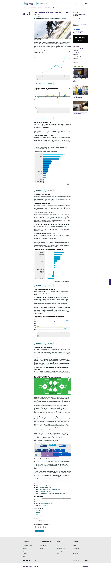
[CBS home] (28, 3)
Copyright (74, 545)
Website (74, 543)
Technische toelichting (43, 505)
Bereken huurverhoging (27, 545)
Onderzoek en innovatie (60, 548)
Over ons (57, 7)
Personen (41, 548)
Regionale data (26, 551)
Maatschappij (47, 7)
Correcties (58, 553)
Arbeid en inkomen (32, 7)
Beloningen (42, 551)
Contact (57, 543)
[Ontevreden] (38, 527)
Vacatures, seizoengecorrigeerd (46, 491)
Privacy (41, 550)
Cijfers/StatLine (26, 543)
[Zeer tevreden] (46, 527)
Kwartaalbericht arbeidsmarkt (42, 520)
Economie (40, 7)
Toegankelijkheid (76, 548)
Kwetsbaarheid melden (77, 550)
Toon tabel (50, 83)
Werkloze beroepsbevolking (45, 487)
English (86, 3)
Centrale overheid (43, 545)
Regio (53, 7)
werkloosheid (38, 510)
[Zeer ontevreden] (35, 527)
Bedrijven (41, 543)
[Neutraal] (40, 527)
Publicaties (25, 553)
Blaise (24, 556)
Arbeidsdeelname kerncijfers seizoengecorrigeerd (50, 489)
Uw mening (109, 281)
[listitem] (24, 14)
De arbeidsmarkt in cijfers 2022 (47, 503)
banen (37, 514)
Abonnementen (75, 553)
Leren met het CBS (59, 551)
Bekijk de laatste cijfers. (62, 18)
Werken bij (58, 550)
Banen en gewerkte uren (45, 485)
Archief (74, 551)
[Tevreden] (43, 527)
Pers (57, 545)
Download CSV (40, 83)
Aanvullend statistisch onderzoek (29, 550)
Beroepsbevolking (44, 501)
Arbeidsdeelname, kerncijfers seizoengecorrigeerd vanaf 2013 (52, 493)
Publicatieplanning (76, 560)
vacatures (38, 512)
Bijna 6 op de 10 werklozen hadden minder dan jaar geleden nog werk (56, 364)
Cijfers (24, 7)
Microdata (25, 548)
